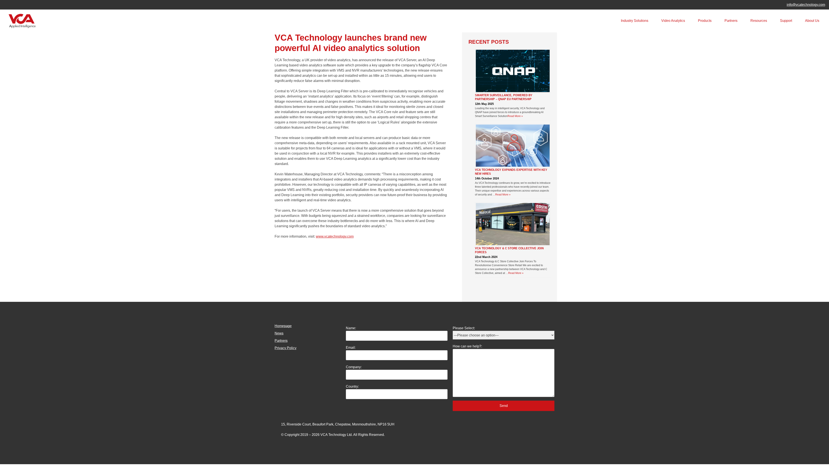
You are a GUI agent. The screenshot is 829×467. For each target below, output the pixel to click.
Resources (758, 20)
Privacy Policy (285, 348)
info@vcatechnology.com (806, 4)
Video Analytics (673, 20)
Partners (731, 20)
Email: (351, 347)
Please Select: (464, 328)
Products (705, 20)
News (279, 333)
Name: (351, 328)
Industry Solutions (634, 20)
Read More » (515, 116)
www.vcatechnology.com (335, 236)
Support (786, 20)
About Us (812, 20)
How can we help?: (467, 346)
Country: (352, 386)
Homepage (283, 326)
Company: (354, 367)
